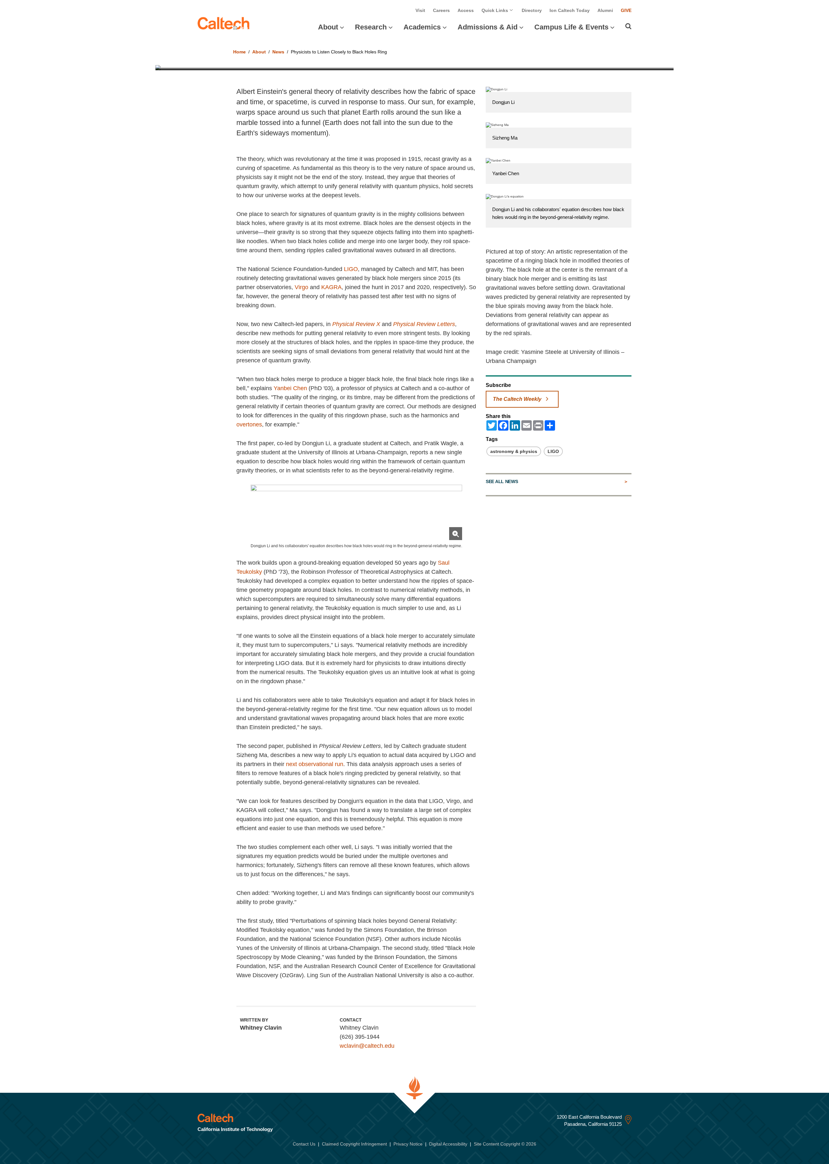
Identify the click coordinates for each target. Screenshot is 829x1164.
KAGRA (331, 287)
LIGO (351, 269)
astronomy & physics (513, 451)
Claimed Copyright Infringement (354, 1144)
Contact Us (304, 1144)
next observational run (314, 764)
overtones (249, 424)
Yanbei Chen (290, 388)
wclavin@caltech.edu (367, 1046)
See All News (502, 481)
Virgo (301, 287)
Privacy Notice (408, 1144)
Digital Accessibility (448, 1144)
